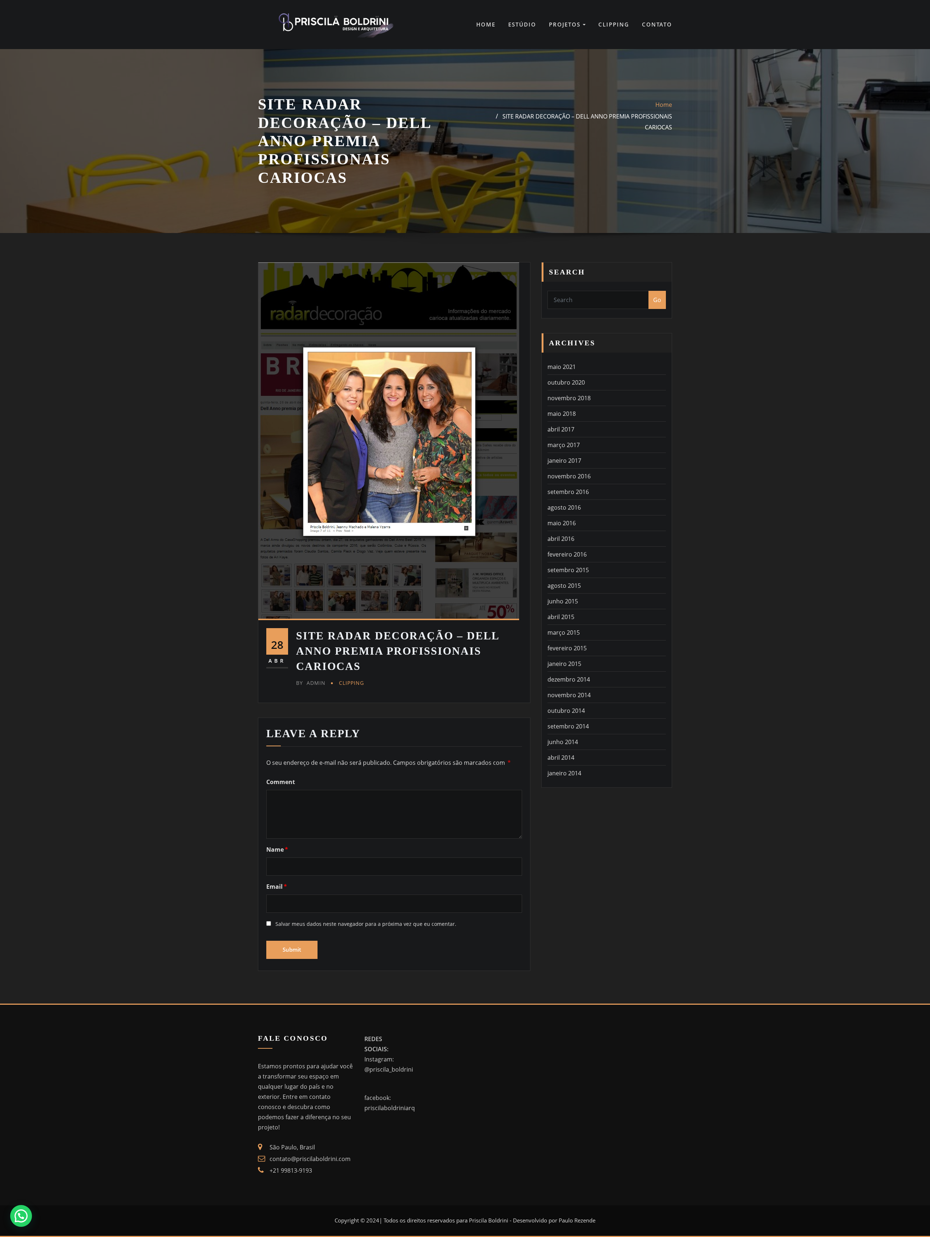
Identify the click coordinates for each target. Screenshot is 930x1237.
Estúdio (522, 24)
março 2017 (563, 445)
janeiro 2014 (564, 773)
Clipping (613, 24)
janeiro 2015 (564, 664)
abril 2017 (560, 429)
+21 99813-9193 (291, 1170)
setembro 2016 (568, 492)
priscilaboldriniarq (389, 1108)
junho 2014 (562, 742)
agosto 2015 (564, 586)
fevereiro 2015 (567, 648)
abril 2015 (560, 617)
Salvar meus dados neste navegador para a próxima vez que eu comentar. (365, 923)
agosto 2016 (564, 507)
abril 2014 (560, 758)
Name (277, 850)
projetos (566, 24)
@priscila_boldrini (388, 1069)
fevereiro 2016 (567, 554)
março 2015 (563, 632)
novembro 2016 (569, 476)
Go (657, 300)
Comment (280, 782)
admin (311, 682)
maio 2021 (561, 367)
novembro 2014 (569, 695)
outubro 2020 (566, 382)
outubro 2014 (566, 711)
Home (486, 24)
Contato (657, 24)
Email (276, 887)
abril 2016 (560, 539)
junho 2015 (562, 601)
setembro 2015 (568, 570)
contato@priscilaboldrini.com (310, 1159)
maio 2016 (561, 523)
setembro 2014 (568, 726)
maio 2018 (561, 414)
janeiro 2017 (564, 461)
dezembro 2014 (568, 679)
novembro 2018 (569, 398)
